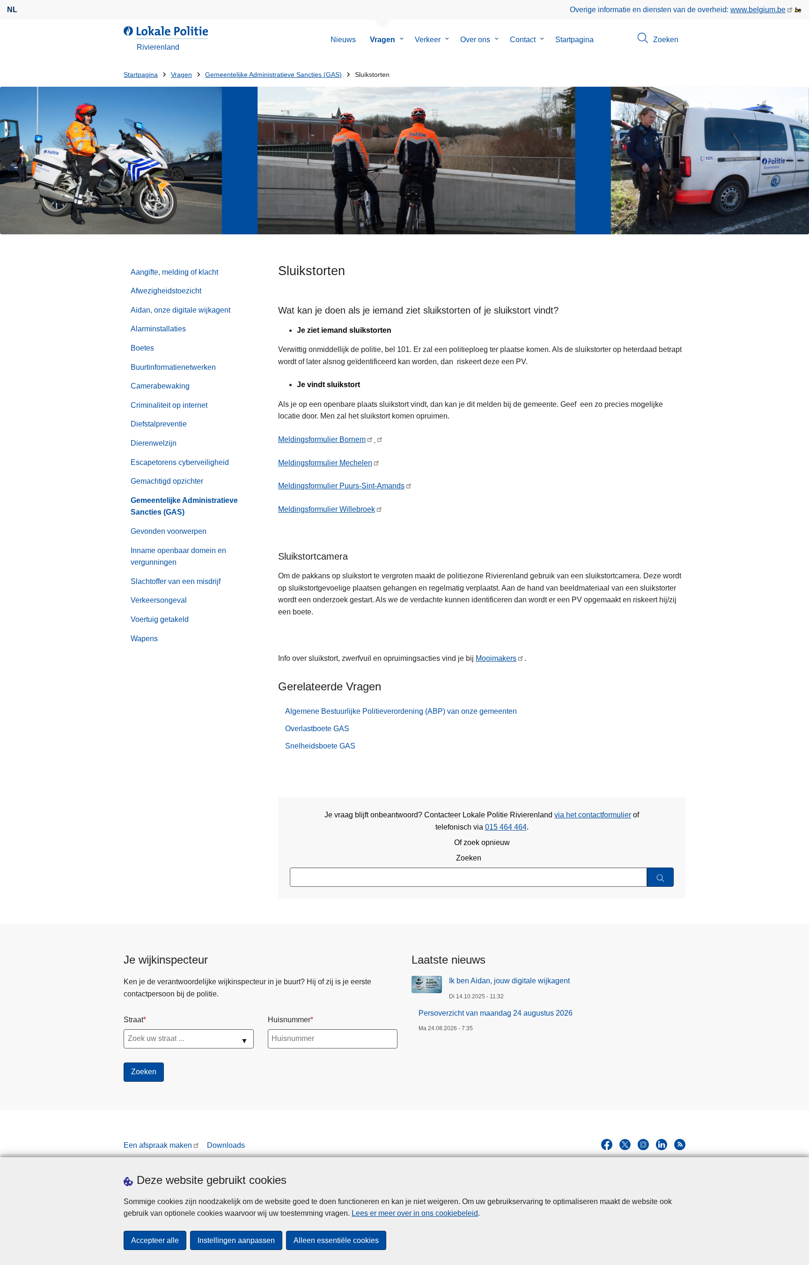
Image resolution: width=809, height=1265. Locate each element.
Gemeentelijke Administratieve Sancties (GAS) (273, 74)
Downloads (226, 1145)
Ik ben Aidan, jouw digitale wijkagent (509, 981)
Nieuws (343, 40)
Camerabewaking (160, 386)
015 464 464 (506, 827)
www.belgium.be (758, 10)
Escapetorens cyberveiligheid (180, 462)
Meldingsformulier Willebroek (326, 509)
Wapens (144, 639)
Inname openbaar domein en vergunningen (178, 556)
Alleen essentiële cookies (336, 1240)
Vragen (382, 40)
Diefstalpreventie (159, 424)
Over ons (475, 40)
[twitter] (625, 1144)
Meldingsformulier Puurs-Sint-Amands (341, 486)
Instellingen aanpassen (236, 1240)
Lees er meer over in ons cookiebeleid (415, 1213)
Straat (133, 1020)
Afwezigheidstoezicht (166, 291)
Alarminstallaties (158, 329)
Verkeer (428, 40)
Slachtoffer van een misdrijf (176, 581)
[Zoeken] (660, 877)
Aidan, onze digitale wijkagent (180, 310)
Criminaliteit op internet (169, 405)
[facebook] (606, 1144)
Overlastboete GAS (317, 729)
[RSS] (679, 1144)
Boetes (142, 348)
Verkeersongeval (159, 600)
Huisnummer (289, 1020)
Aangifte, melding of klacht (174, 272)
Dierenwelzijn (154, 443)
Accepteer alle (155, 1240)
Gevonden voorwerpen (168, 531)
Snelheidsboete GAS (320, 746)
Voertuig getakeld (160, 619)
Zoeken (468, 858)
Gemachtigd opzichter (167, 481)
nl (12, 10)
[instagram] (643, 1144)
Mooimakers (496, 658)
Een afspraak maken (158, 1145)
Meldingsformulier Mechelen (325, 463)
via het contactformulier (592, 815)
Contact (523, 40)
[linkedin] (661, 1144)
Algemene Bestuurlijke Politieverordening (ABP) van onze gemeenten (401, 711)
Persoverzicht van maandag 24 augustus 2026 (496, 1013)
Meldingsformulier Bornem (322, 439)
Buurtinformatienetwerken (173, 367)
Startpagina (574, 40)
